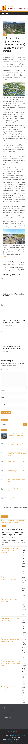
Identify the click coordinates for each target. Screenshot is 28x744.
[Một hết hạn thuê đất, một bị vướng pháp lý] (11, 607)
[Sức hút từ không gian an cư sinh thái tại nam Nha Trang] (11, 648)
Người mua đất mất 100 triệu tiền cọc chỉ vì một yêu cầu (24, 584)
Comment (4, 370)
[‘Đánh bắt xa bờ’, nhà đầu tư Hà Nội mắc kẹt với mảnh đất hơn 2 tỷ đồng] (11, 672)
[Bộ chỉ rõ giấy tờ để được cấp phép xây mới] (11, 695)
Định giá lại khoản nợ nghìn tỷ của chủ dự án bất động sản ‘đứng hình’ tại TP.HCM (13, 269)
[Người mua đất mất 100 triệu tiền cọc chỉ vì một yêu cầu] (11, 586)
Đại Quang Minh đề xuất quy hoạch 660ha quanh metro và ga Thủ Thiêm (12, 532)
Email (3, 397)
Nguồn (4, 256)
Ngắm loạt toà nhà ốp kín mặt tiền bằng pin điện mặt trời (13, 347)
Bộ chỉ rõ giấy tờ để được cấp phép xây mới (24, 692)
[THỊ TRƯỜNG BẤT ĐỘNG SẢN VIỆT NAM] (3, 13)
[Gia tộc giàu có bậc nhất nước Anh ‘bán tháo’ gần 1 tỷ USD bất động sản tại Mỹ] (11, 561)
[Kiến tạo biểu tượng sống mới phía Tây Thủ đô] (11, 627)
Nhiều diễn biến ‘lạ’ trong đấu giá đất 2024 (14, 295)
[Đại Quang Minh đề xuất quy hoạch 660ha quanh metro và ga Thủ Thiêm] (14, 522)
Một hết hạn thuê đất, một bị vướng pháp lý (24, 604)
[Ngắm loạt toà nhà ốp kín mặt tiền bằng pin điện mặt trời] (14, 332)
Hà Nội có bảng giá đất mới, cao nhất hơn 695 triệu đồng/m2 (14, 321)
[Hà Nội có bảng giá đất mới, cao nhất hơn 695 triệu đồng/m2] (14, 305)
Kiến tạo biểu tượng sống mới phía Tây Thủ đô (24, 624)
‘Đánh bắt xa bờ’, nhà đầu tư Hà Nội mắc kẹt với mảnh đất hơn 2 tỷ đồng (24, 669)
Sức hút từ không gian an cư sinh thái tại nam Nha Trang (24, 646)
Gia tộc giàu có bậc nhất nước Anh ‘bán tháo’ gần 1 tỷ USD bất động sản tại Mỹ (24, 558)
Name (3, 390)
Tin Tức (4, 34)
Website (3, 405)
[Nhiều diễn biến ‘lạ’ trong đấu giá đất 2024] (14, 279)
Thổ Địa (14, 54)
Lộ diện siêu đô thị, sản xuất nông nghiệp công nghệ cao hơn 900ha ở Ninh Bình (14, 263)
